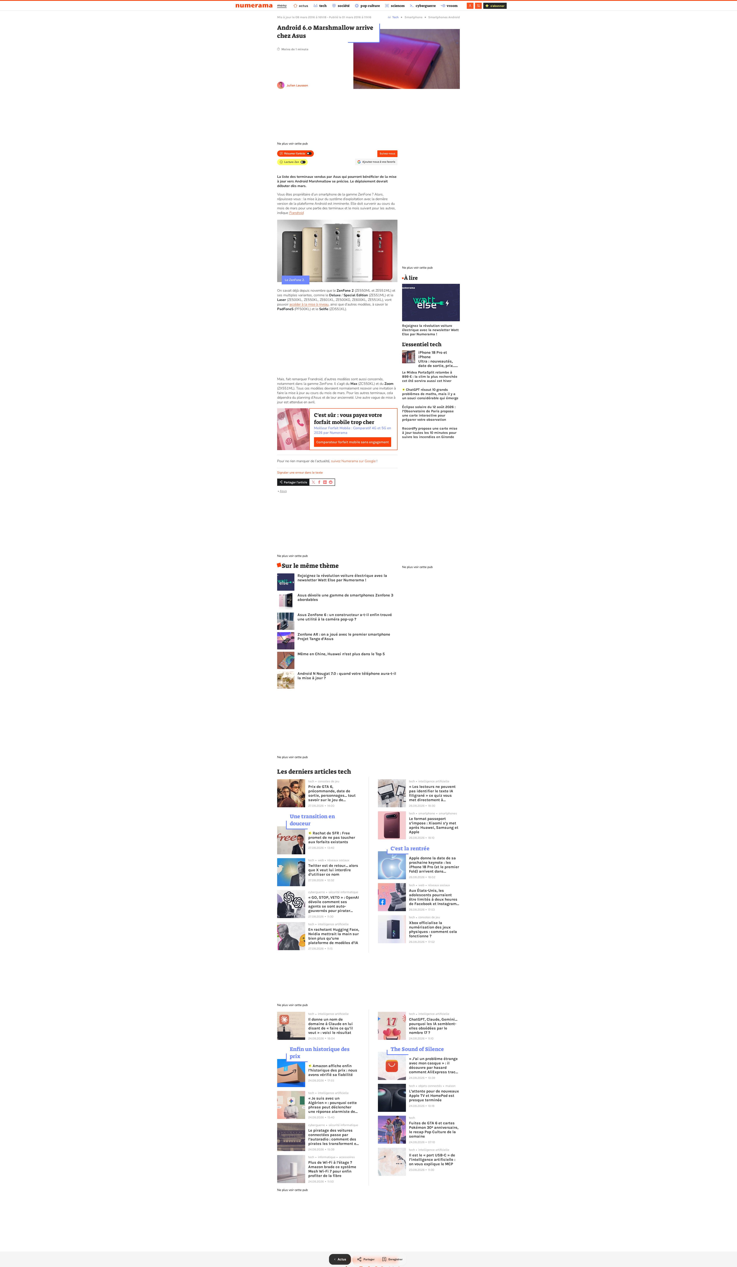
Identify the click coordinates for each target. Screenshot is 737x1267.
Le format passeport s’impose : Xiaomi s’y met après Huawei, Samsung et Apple (433, 825)
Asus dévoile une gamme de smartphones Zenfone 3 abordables (345, 597)
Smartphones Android (444, 17)
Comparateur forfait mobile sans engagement (352, 442)
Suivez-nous (387, 153)
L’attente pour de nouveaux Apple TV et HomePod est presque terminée (434, 1095)
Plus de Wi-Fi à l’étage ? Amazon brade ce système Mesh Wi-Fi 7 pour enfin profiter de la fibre (332, 1169)
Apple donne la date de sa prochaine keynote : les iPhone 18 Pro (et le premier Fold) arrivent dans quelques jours (434, 865)
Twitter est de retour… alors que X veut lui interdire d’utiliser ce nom (333, 870)
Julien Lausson (297, 85)
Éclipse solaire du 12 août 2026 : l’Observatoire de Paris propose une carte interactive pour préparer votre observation (429, 413)
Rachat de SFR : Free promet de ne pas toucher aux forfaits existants (331, 837)
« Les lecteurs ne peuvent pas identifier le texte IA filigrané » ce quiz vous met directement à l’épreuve (432, 793)
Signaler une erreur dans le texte (300, 472)
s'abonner (497, 6)
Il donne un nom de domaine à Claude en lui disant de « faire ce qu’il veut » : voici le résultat (330, 1026)
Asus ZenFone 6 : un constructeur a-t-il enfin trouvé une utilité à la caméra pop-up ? (344, 617)
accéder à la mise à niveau (309, 304)
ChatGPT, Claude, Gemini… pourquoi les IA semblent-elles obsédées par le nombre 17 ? (433, 1026)
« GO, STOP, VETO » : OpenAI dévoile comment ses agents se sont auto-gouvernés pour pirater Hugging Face (333, 904)
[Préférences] (478, 6)
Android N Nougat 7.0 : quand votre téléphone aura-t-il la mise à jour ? (346, 675)
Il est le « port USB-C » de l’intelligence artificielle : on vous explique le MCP (432, 1159)
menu (282, 5)
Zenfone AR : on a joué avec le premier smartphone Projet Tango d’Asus (343, 636)
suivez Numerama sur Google (353, 461)
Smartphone (413, 17)
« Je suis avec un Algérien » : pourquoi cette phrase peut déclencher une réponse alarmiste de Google (332, 1105)
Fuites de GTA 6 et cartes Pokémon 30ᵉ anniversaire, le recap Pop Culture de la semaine (433, 1130)
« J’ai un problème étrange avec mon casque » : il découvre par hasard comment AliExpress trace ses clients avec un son (433, 1065)
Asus (283, 491)
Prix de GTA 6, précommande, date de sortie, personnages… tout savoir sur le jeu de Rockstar (332, 793)
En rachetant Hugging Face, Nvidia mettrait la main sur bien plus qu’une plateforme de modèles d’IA (333, 936)
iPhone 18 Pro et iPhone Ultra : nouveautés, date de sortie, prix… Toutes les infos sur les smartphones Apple (436, 359)
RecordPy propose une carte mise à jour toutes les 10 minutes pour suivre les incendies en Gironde (429, 432)
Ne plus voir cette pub (292, 144)
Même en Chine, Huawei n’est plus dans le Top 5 (341, 654)
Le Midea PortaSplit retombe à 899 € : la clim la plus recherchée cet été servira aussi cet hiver (429, 376)
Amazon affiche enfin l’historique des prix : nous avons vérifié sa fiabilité (332, 1070)
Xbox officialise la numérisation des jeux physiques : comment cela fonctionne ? (433, 929)
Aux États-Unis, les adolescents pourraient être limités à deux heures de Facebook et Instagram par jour (433, 897)
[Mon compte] (470, 6)
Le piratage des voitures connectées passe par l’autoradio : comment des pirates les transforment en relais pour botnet (333, 1137)
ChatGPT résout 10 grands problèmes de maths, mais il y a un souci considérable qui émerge (430, 394)
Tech (395, 17)
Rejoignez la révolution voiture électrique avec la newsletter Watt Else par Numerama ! (342, 577)
